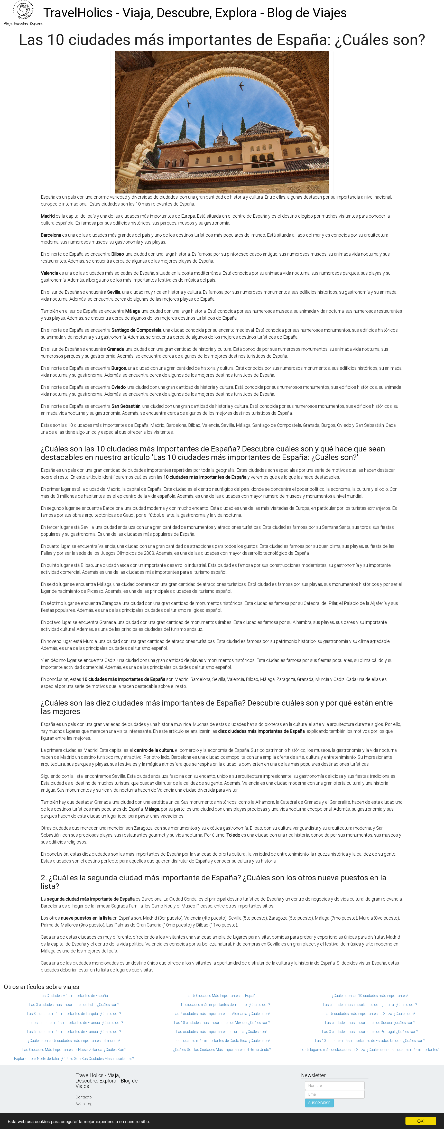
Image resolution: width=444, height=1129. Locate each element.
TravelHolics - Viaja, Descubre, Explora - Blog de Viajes (195, 12)
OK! (421, 1121)
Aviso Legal (85, 1104)
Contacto (84, 1097)
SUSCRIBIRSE (319, 1103)
